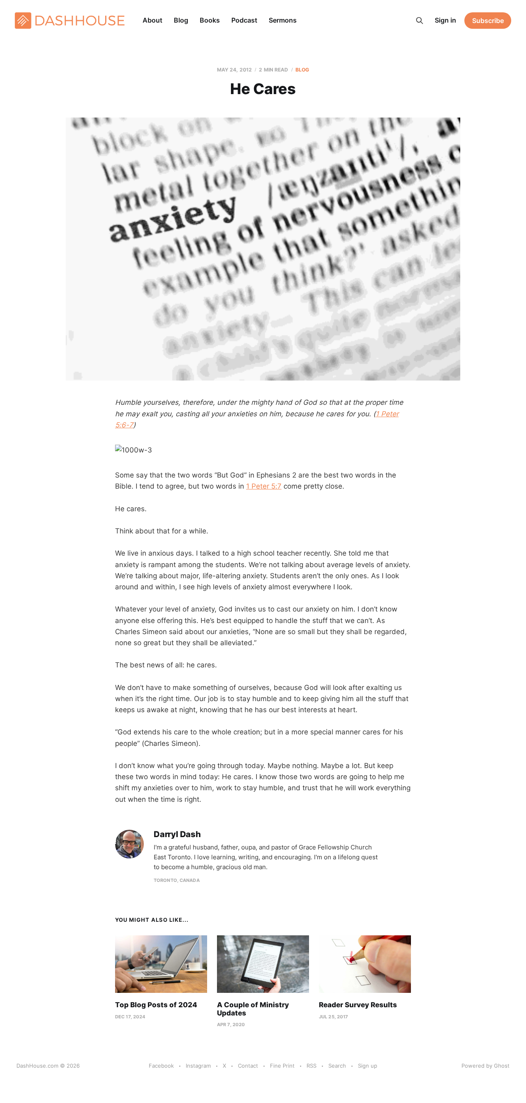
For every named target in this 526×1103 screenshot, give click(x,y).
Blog (181, 20)
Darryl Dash (177, 834)
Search (337, 1065)
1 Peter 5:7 (263, 486)
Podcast (244, 20)
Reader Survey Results (358, 1005)
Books (210, 20)
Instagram (198, 1065)
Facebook (161, 1065)
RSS (311, 1065)
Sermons (283, 20)
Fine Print (282, 1065)
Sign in (445, 20)
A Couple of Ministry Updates (253, 1009)
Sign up (367, 1065)
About (152, 20)
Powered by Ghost (485, 1065)
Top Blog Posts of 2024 (156, 1005)
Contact (248, 1065)
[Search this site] (419, 20)
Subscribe (488, 20)
